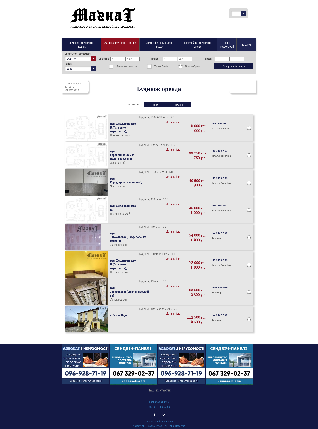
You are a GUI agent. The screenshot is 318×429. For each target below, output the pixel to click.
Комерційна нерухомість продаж (159, 44)
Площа (179, 104)
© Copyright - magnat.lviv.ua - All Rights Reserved (159, 425)
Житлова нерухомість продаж (81, 44)
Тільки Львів (161, 66)
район (70, 68)
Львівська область (126, 66)
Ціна (155, 104)
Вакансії (246, 44)
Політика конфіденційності (159, 420)
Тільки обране (192, 66)
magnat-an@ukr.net (159, 401)
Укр (235, 13)
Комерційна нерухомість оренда (197, 44)
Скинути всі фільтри (233, 66)
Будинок (71, 58)
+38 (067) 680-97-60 (159, 406)
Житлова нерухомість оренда (120, 43)
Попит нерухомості (227, 44)
